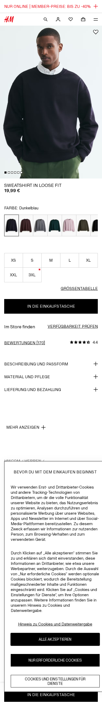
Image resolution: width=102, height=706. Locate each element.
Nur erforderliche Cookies (55, 660)
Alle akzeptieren (55, 639)
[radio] (11, 225)
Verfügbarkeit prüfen (73, 326)
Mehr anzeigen (22, 427)
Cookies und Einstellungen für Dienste (55, 681)
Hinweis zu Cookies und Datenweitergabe (55, 624)
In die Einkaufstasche (51, 306)
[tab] (5, 172)
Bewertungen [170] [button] (24, 343)
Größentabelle (79, 288)
